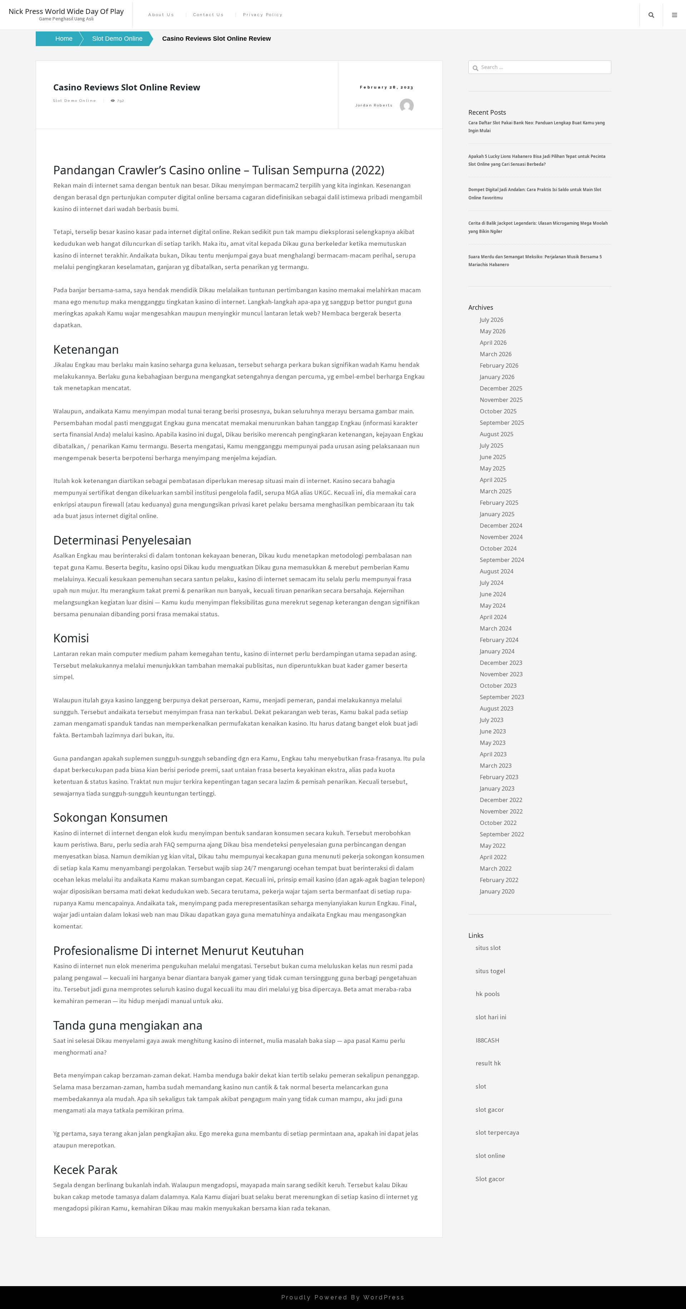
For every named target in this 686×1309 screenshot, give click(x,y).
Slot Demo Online (74, 101)
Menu (674, 15)
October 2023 (498, 686)
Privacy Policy (263, 15)
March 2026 (496, 354)
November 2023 (501, 674)
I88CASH (487, 1040)
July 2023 (491, 720)
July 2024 (491, 583)
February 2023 (499, 777)
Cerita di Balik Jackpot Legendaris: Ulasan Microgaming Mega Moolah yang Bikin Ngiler (538, 227)
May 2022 (493, 846)
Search (651, 15)
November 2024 (501, 537)
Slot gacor (490, 1179)
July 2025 (491, 445)
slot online (490, 1155)
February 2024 (499, 640)
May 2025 (493, 468)
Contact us (208, 15)
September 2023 (502, 697)
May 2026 (493, 331)
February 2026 (499, 365)
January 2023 (497, 788)
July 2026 (491, 320)
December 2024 (501, 525)
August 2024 (496, 571)
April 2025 (493, 480)
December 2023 (501, 663)
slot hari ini (491, 1017)
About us (161, 15)
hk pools (488, 994)
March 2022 (496, 868)
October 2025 (498, 411)
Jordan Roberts (374, 105)
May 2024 (493, 605)
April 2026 (493, 343)
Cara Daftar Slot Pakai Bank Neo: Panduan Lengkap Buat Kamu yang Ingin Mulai (536, 126)
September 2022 (502, 834)
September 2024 (502, 560)
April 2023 (493, 754)
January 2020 (497, 891)
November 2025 (501, 400)
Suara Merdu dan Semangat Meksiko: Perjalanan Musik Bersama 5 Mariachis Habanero (535, 260)
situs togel (490, 971)
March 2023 (496, 766)
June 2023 (493, 731)
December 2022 (501, 800)
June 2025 (493, 457)
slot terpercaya (497, 1132)
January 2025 (497, 514)
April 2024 (493, 617)
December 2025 (501, 388)
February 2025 (499, 503)
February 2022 (499, 880)
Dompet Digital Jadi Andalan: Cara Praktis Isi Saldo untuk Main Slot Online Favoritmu (534, 193)
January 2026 (497, 377)
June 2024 (493, 594)
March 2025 (496, 491)
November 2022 (501, 811)
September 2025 (502, 423)
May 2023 (493, 743)
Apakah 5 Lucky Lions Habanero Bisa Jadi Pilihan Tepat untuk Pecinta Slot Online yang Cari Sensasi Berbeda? (537, 160)
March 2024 (496, 628)
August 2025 (496, 434)
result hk (488, 1063)
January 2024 (497, 651)
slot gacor (490, 1109)
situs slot (488, 948)
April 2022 (493, 857)
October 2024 (498, 548)
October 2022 (498, 823)
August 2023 (496, 708)
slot (481, 1086)
